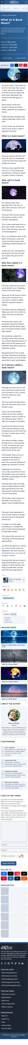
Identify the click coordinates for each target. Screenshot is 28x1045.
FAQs (3, 1022)
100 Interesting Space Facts (11, 985)
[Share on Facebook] (3, 605)
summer (5, 170)
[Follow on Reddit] (24, 878)
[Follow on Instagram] (21, 65)
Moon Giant (8, 622)
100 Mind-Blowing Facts (9, 979)
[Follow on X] (16, 65)
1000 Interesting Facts (9, 973)
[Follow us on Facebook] (2, 963)
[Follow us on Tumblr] (19, 963)
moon (21, 298)
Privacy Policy (6, 1025)
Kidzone (7, 620)
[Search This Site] (26, 2)
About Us (4, 1016)
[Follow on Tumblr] (17, 878)
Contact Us (5, 1019)
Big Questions (6, 997)
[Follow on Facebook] (12, 65)
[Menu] (2, 2)
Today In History (7, 1007)
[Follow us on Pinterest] (12, 963)
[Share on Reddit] (20, 605)
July (16, 392)
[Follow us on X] (5, 963)
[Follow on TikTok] (24, 874)
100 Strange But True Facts (10, 982)
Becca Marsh (14, 723)
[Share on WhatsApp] (11, 605)
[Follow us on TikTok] (15, 963)
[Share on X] (7, 605)
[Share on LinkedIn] (24, 605)
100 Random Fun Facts (9, 976)
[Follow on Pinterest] (25, 65)
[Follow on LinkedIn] (11, 878)
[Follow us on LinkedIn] (22, 963)
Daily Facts (16, 8)
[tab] (6, 614)
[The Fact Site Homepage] (14, 2)
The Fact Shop (6, 1028)
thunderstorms (9, 553)
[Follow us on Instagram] (8, 963)
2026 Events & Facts (8, 994)
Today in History (6, 8)
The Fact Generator (8, 1004)
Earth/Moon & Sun (8, 598)
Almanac (8, 618)
